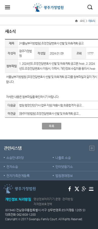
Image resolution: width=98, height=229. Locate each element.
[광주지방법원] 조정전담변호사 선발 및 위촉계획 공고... (50, 113)
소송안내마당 (15, 158)
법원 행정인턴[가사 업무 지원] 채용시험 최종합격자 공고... (51, 105)
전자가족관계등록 (17, 176)
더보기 (91, 148)
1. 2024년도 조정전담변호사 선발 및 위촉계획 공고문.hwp (51, 63)
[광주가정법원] (49, 5)
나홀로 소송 (63, 158)
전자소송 (12, 166)
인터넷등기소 (64, 166)
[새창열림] (70, 188)
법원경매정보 (64, 176)
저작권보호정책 (42, 204)
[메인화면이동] (77, 20)
